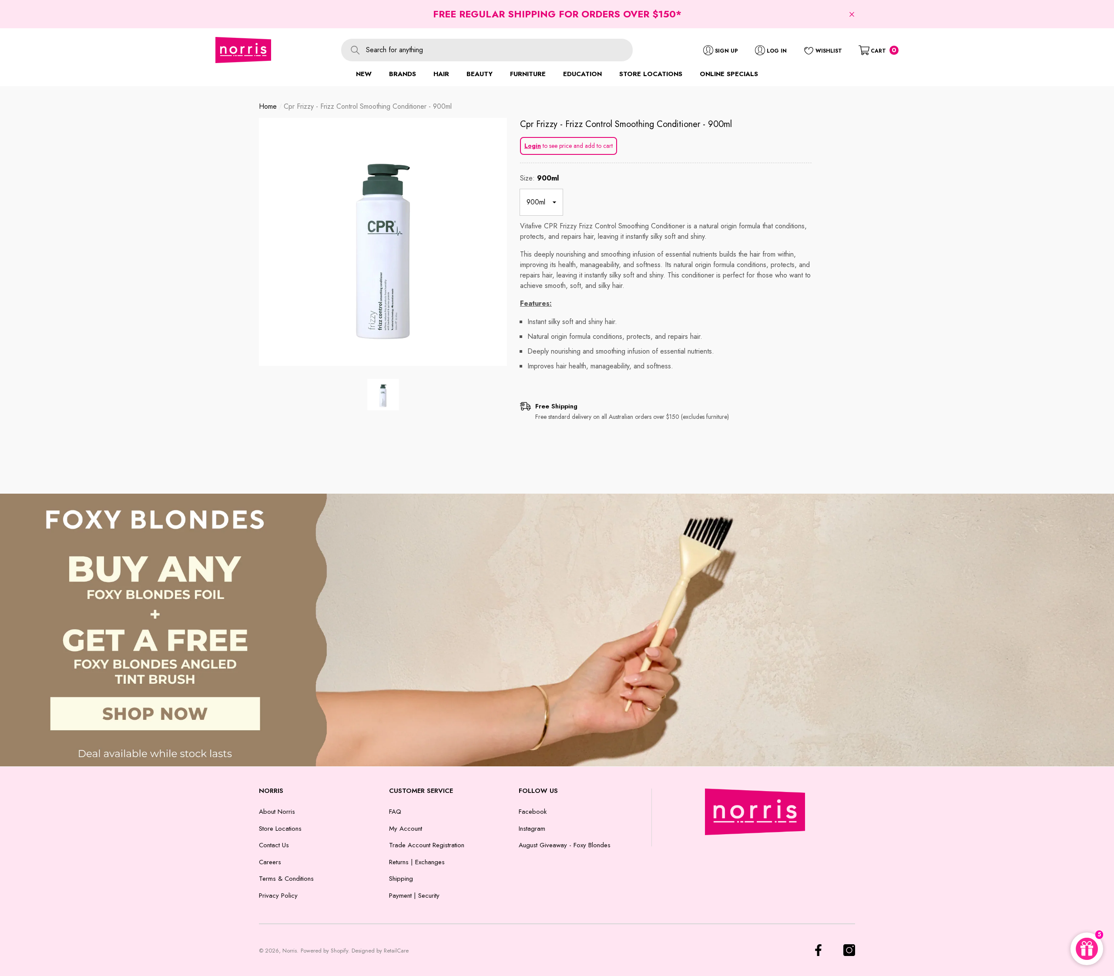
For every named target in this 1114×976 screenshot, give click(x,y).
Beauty (479, 74)
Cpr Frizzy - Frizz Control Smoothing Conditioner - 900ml (626, 124)
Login (532, 145)
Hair (441, 74)
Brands (402, 74)
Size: (539, 178)
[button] (852, 14)
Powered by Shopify (324, 950)
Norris (289, 950)
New (364, 74)
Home (268, 106)
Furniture (528, 74)
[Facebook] (818, 950)
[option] (383, 242)
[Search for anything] (487, 50)
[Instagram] (849, 950)
